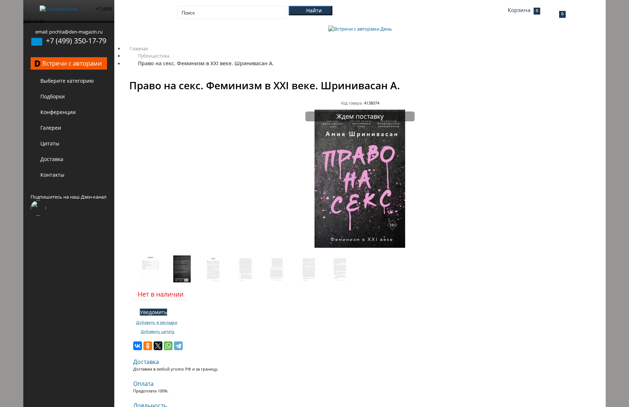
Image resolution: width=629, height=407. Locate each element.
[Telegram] (178, 345)
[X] (158, 345)
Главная (139, 48)
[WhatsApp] (168, 345)
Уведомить (153, 312)
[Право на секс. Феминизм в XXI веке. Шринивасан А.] (360, 246)
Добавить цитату (157, 331)
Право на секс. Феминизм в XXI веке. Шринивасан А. (206, 63)
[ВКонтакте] (137, 345)
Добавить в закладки (156, 322)
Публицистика (153, 55)
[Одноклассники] (147, 345)
